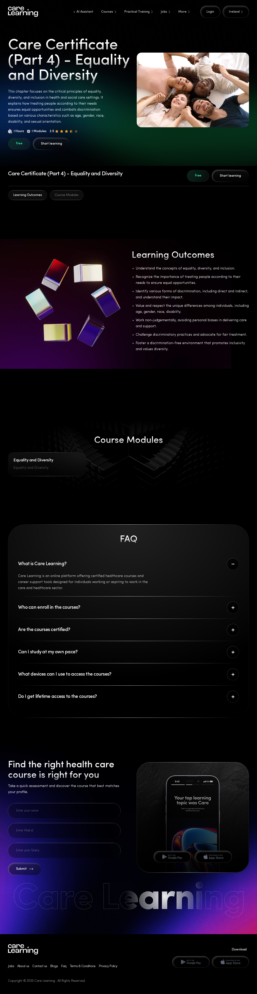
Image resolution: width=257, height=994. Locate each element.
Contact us (39, 966)
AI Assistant (84, 11)
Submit (21, 869)
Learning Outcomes (27, 195)
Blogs (54, 966)
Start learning (51, 143)
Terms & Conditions (83, 966)
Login (210, 11)
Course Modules (67, 195)
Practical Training (137, 11)
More (182, 11)
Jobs (164, 11)
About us (23, 966)
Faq (63, 966)
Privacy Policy (108, 966)
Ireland (234, 11)
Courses (107, 11)
